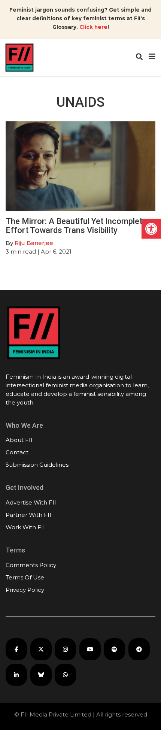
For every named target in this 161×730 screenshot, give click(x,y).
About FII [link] (19, 439)
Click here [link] (93, 27)
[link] (151, 229)
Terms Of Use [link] (25, 577)
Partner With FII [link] (28, 514)
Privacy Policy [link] (25, 589)
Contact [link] (17, 452)
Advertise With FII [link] (31, 502)
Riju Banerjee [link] (34, 242)
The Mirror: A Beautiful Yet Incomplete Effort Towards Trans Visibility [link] (76, 225)
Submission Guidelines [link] (37, 464)
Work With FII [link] (25, 527)
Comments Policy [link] (31, 565)
